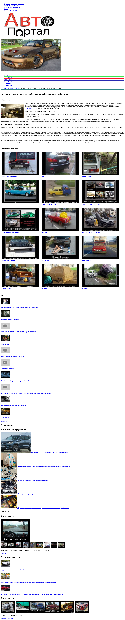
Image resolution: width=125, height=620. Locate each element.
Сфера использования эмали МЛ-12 (12, 570)
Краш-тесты (8, 79)
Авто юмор (7, 83)
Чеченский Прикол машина (10, 319)
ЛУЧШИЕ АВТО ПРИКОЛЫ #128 (12, 356)
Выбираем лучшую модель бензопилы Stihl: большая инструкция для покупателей (28, 582)
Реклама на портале (10, 10)
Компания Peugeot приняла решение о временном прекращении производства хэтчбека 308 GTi (32, 594)
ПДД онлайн (8, 81)
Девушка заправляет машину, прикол (13, 405)
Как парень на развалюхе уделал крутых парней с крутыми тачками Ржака (26, 393)
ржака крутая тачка (7, 368)
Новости (7, 75)
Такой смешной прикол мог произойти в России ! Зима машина (22, 381)
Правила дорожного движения (14, 4)
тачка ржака (5, 417)
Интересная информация (12, 7)
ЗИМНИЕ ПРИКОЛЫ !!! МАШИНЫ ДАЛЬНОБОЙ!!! (19, 332)
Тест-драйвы (8, 77)
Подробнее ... (5, 421)
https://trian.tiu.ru (30, 108)
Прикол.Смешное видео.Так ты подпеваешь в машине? (19, 307)
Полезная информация (11, 5)
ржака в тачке (5, 344)
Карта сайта (4, 553)
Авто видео (8, 85)
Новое (6, 9)
